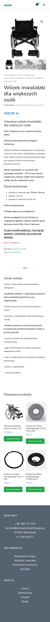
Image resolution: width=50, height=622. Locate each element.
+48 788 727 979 (25, 523)
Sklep (25, 601)
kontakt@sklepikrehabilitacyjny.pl (25, 528)
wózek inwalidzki (14, 252)
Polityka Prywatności (25, 565)
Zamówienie (25, 593)
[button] (41, 21)
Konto (25, 588)
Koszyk (25, 597)
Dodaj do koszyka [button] (13, 439)
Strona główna (10, 75)
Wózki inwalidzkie (17, 78)
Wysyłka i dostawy (25, 560)
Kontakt (25, 569)
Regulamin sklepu (25, 556)
